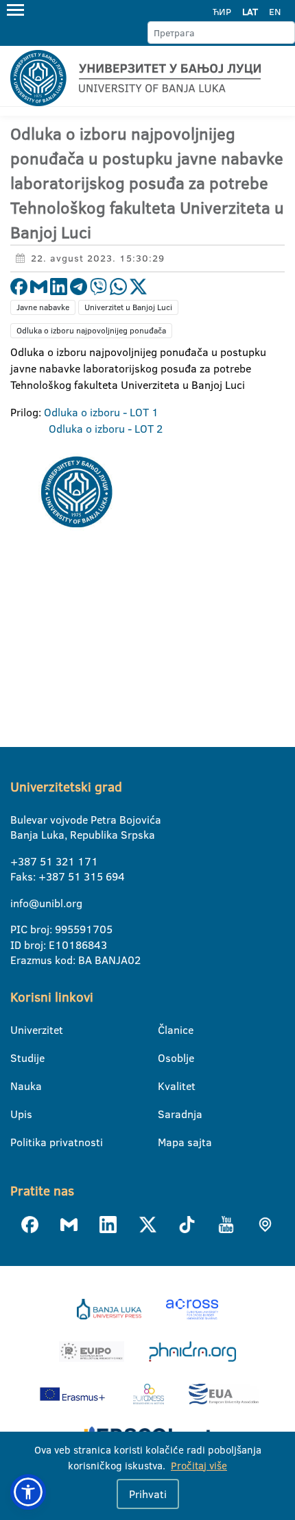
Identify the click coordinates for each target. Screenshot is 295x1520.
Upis (18, 1114)
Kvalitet (166, 1085)
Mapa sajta (166, 1142)
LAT (250, 11)
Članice (166, 1029)
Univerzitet (18, 1029)
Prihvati (148, 1494)
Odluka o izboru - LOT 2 (106, 428)
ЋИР (222, 11)
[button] (28, 1492)
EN (275, 11)
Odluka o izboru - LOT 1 (101, 412)
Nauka (18, 1085)
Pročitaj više (199, 1465)
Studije (18, 1057)
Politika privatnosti (18, 1142)
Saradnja (166, 1114)
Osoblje (166, 1057)
